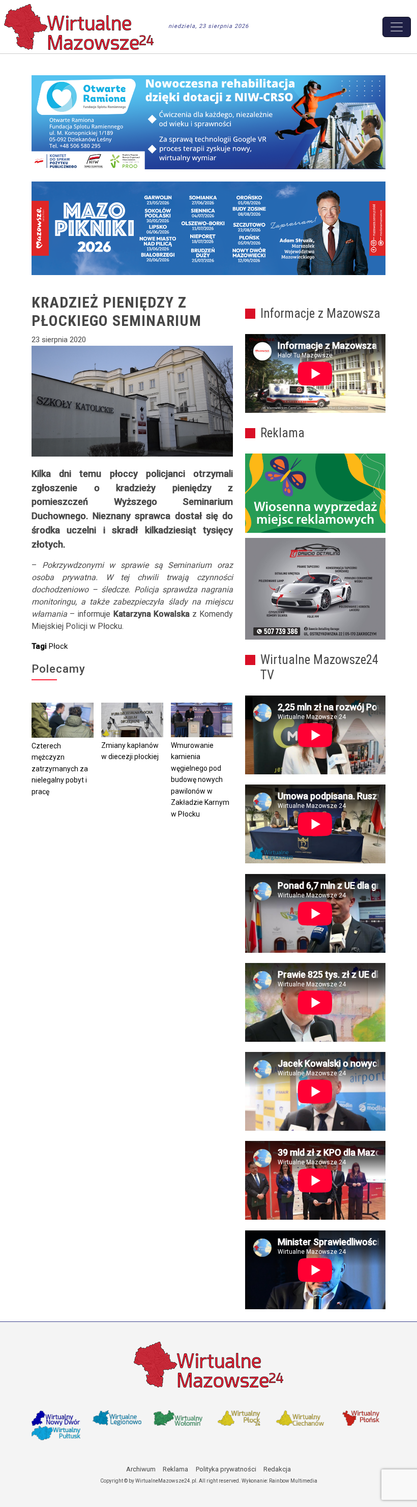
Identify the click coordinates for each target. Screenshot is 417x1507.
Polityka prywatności (226, 1469)
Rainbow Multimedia (293, 1481)
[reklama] (315, 589)
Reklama (175, 1469)
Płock (58, 646)
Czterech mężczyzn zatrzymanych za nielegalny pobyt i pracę (60, 769)
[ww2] (315, 493)
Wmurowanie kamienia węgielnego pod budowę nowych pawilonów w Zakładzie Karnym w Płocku (200, 779)
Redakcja (277, 1469)
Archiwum (141, 1469)
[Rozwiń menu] (396, 27)
